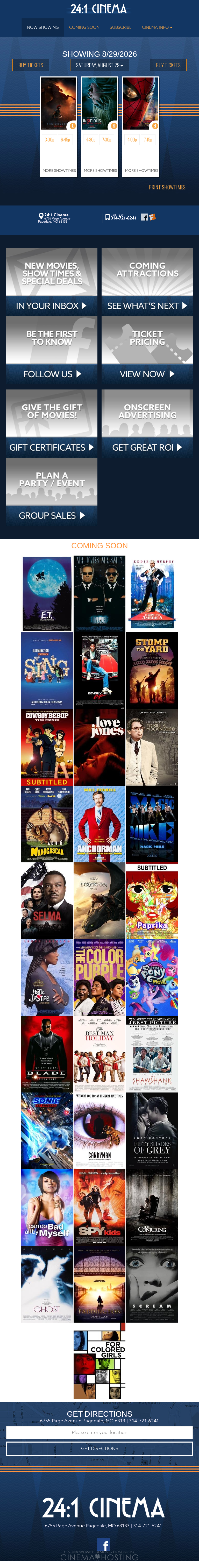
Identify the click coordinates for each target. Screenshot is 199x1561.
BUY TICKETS (30, 65)
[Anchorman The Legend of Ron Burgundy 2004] (99, 823)
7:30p (106, 139)
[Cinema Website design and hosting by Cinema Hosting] (99, 1555)
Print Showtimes (167, 187)
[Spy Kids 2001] (99, 1207)
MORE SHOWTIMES (59, 170)
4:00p (132, 139)
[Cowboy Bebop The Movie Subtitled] (47, 746)
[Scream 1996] (152, 1283)
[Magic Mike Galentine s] (152, 823)
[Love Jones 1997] (99, 746)
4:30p (90, 139)
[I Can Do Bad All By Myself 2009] (47, 1207)
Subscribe (121, 27)
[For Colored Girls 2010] (99, 1360)
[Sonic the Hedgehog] (47, 1130)
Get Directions (99, 1448)
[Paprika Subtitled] (152, 900)
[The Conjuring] (152, 1207)
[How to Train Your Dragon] (99, 900)
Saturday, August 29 (98, 65)
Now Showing (43, 27)
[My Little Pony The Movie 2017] (152, 977)
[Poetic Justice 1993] (47, 977)
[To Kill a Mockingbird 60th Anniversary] (152, 746)
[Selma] (47, 900)
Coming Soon (84, 27)
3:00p (49, 139)
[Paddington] (99, 1283)
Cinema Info (156, 27)
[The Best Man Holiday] (99, 1053)
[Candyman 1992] (99, 1130)
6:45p (65, 139)
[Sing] (47, 670)
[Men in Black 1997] (99, 593)
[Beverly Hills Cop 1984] (99, 670)
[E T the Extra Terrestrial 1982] (47, 593)
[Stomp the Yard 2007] (152, 670)
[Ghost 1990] (47, 1283)
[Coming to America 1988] (152, 593)
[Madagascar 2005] (47, 823)
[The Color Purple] (99, 977)
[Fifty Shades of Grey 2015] (152, 1130)
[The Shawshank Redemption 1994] (152, 1053)
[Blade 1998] (47, 1053)
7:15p (148, 139)
